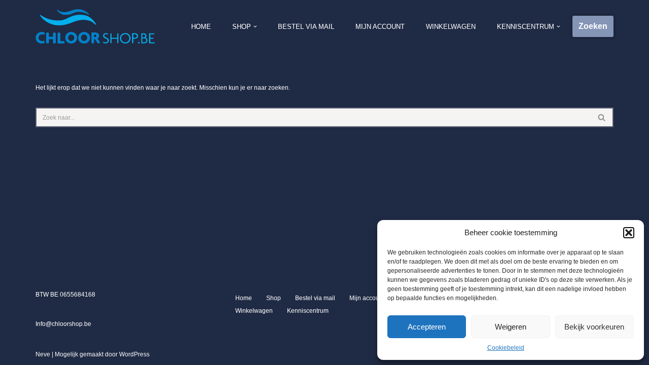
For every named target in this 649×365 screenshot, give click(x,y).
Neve (42, 354)
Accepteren (427, 326)
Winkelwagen (451, 26)
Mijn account (380, 26)
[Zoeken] (602, 117)
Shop (273, 298)
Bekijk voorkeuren (594, 326)
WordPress (134, 354)
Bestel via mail (306, 26)
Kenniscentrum (308, 310)
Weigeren (510, 326)
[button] (629, 233)
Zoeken (593, 26)
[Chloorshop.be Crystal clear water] (95, 26)
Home (201, 26)
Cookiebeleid (505, 347)
